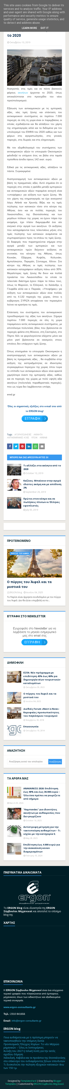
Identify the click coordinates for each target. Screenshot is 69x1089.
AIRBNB (43, 437)
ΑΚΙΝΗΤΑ (38, 434)
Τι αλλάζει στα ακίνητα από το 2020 (42, 467)
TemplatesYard (28, 1080)
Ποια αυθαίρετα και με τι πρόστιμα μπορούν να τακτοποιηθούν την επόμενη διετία (31, 1039)
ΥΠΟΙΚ (34, 437)
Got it (45, 28)
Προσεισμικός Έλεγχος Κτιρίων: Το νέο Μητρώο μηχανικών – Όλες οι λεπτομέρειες (31, 1045)
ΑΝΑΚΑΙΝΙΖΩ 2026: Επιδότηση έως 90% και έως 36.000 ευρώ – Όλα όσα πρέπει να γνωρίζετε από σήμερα (41, 794)
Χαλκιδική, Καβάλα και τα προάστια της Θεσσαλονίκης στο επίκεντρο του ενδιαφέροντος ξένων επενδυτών (34, 1059)
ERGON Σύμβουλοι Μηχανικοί (49, 1083)
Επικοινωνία (30, 726)
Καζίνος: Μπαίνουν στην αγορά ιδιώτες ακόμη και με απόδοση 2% (42, 484)
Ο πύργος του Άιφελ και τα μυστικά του (29, 584)
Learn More (29, 28)
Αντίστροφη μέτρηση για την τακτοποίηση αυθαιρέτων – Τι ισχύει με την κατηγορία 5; (41, 830)
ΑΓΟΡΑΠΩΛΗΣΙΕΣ (23, 434)
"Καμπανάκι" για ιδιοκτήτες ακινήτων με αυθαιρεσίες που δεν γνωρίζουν (41, 813)
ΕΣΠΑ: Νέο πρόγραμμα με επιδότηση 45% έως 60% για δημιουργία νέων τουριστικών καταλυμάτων (41, 678)
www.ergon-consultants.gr (20, 1007)
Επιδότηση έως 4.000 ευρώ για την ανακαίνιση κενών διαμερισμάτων (41, 848)
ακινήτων (23, 92)
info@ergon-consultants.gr (26, 1020)
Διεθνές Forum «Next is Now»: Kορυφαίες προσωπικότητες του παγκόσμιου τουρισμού (41, 712)
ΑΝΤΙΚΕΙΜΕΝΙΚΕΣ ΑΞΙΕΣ (18, 437)
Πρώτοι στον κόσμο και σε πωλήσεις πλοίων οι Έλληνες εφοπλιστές (41, 502)
